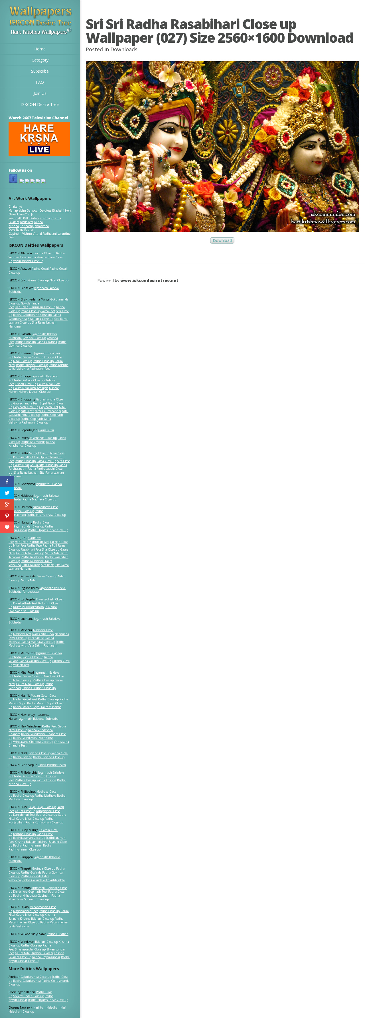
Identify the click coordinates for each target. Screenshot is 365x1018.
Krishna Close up (34, 776)
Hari (36, 1007)
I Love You (23, 214)
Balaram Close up (46, 942)
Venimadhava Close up (28, 261)
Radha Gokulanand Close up (32, 315)
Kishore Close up (33, 380)
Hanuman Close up (42, 307)
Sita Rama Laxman (26, 473)
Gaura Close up (38, 280)
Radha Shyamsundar (46, 957)
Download (222, 240)
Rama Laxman (31, 565)
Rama (19, 230)
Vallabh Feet (21, 665)
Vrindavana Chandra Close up (33, 742)
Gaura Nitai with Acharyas (30, 388)
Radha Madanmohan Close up (36, 921)
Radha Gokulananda (27, 981)
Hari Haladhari (50, 1007)
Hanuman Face (39, 542)
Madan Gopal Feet (25, 699)
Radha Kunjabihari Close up (44, 822)
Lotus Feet (26, 222)
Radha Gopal (40, 269)
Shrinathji (27, 226)
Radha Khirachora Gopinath (31, 896)
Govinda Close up (34, 338)
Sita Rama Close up (40, 319)
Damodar (33, 210)
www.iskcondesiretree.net (149, 280)
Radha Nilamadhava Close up (46, 515)
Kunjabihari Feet (24, 815)
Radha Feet (49, 726)
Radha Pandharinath (52, 765)
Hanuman (22, 307)
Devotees (45, 210)
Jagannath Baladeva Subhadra (34, 621)
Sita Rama (47, 565)
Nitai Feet (27, 411)
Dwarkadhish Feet (25, 603)
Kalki (26, 218)
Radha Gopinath (21, 232)
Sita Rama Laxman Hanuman (32, 324)
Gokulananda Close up (36, 977)
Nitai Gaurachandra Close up (38, 413)
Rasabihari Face (31, 549)
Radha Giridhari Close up (39, 688)
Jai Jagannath (21, 216)
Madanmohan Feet (25, 911)
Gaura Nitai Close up (44, 465)
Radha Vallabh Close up (35, 661)
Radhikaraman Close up (29, 838)
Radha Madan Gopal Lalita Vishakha (37, 707)
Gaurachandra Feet (25, 403)
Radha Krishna (46, 780)
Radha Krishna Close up (32, 365)
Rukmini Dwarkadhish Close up (33, 609)
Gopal (43, 403)
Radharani (50, 234)
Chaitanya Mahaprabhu (17, 208)
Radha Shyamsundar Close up (48, 530)
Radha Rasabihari (32, 557)
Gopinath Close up (25, 407)
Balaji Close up (46, 807)
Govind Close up (39, 753)
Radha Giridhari (57, 934)
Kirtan (35, 218)
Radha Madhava (45, 796)
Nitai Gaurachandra (48, 411)
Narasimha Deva (43, 634)
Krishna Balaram (25, 842)
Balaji (32, 807)
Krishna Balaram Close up (37, 919)
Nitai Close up (59, 280)
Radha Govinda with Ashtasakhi (43, 880)
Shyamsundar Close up (28, 526)
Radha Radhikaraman (27, 845)
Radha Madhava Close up (39, 499)
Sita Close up (50, 549)
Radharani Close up (35, 422)
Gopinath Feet (48, 407)
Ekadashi (58, 210)
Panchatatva (31, 592)
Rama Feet (48, 311)
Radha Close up (45, 253)
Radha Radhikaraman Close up (30, 847)
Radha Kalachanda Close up (32, 444)
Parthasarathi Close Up (28, 457)
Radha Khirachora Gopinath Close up (34, 898)
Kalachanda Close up (43, 438)
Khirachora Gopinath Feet (30, 892)
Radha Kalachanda (33, 442)
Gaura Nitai (46, 430)
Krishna (45, 218)
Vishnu (27, 234)
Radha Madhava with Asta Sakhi (36, 644)
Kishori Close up (25, 384)
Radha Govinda (46, 342)
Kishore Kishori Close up (34, 392)
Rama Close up (30, 311)
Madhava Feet (22, 634)
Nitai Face (19, 545)
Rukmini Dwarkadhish (28, 607)
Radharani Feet (40, 369)
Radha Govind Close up (48, 757)
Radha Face (34, 545)
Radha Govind (22, 757)
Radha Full (49, 545)
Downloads (123, 49)
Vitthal (37, 234)
